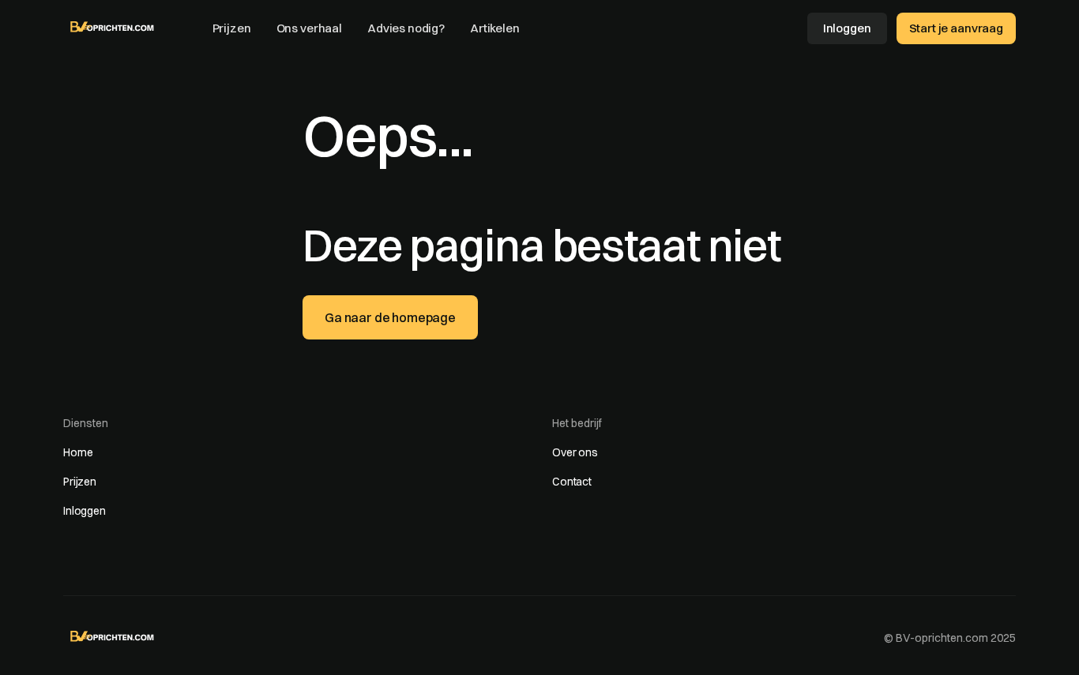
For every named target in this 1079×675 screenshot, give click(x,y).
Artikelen (495, 28)
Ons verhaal (309, 28)
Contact (572, 481)
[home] (112, 27)
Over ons (575, 452)
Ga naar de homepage (390, 317)
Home (77, 452)
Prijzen (231, 28)
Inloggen (847, 28)
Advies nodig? (406, 28)
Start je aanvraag (956, 28)
